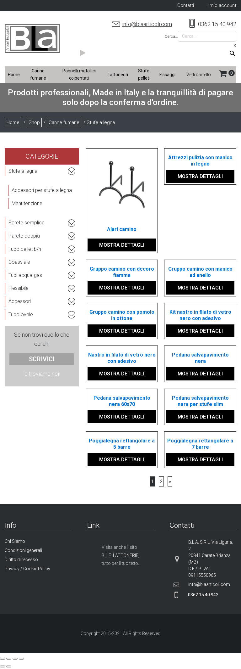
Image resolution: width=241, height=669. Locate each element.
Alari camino (122, 229)
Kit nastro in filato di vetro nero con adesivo (200, 315)
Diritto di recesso (21, 559)
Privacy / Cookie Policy (27, 568)
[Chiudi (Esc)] (2, 659)
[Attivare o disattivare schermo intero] (15, 659)
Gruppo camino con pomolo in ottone (121, 315)
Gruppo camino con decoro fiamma (122, 272)
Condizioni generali (23, 550)
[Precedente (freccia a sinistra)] (2, 666)
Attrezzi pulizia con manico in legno (200, 161)
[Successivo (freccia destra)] (8, 666)
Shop (34, 122)
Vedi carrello (198, 74)
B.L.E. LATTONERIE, (120, 555)
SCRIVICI (42, 359)
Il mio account (221, 5)
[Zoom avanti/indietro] (21, 659)
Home (13, 122)
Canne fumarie (64, 122)
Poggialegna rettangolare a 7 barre (200, 444)
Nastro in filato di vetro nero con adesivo (122, 358)
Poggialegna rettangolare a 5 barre (122, 444)
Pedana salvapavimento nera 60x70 (122, 401)
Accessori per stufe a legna (42, 190)
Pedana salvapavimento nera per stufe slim (200, 401)
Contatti (185, 5)
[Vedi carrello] (227, 74)
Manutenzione (27, 203)
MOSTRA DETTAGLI (121, 245)
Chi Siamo (15, 541)
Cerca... (171, 36)
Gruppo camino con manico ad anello (200, 272)
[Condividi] (8, 659)
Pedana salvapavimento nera (200, 358)
